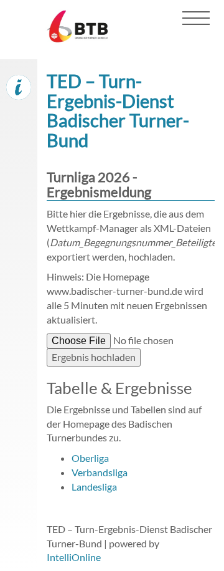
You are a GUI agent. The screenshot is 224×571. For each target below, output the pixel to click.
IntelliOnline (74, 557)
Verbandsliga (100, 472)
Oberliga (90, 458)
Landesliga (94, 486)
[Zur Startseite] (74, 31)
